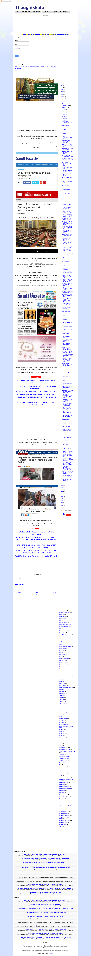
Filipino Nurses (62, 654)
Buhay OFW (61, 628)
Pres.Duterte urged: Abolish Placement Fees (67, 149)
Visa (60, 764)
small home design (63, 813)
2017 (62, 98)
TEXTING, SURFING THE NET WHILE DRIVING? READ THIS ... (67, 391)
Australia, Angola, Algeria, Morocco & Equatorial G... (67, 235)
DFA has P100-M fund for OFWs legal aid (67, 168)
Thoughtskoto (29, 7)
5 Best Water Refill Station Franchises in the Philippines (46, 904)
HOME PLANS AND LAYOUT (65, 672)
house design (62, 784)
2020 (62, 93)
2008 (62, 500)
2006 (62, 504)
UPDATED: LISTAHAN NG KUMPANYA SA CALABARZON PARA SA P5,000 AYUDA (45, 916)
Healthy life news (62, 685)
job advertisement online (64, 796)
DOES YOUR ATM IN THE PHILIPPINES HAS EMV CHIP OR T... (67, 472)
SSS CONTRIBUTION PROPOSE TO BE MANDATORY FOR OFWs (66, 360)
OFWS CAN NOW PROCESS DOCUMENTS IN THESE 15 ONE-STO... (67, 468)
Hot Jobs (61, 689)
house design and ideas (64, 786)
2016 (62, 485)
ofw (24, 579)
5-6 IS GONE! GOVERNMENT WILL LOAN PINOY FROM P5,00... (67, 396)
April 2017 (64, 114)
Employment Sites (63, 648)
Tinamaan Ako (45, 880)
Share (16, 70)
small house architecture (64, 815)
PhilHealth (61, 739)
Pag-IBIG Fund (62, 733)
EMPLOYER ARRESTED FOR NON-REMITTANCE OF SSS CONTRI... (67, 223)
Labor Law (61, 707)
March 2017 (64, 116)
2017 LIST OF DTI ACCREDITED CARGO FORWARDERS (67, 288)
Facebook (61, 652)
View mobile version (36, 594)
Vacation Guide (62, 762)
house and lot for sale (63, 782)
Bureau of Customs (63, 630)
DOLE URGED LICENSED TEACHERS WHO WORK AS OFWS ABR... (67, 211)
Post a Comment (20, 587)
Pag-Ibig (61, 735)
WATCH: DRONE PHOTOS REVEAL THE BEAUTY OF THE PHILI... (67, 365)
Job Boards (61, 699)
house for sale (62, 790)
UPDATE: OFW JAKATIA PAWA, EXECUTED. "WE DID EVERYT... (67, 174)
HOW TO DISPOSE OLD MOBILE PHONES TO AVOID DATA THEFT (67, 215)
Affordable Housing (63, 610)
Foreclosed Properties (63, 662)
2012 (62, 493)
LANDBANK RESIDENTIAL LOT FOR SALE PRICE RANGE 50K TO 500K (45, 892)
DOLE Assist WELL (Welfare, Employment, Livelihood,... (67, 374)
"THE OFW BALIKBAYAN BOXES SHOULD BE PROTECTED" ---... (67, 280)
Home (36, 592)
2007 (62, 502)
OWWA (60, 731)
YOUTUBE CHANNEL (26, 11)
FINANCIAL (61, 650)
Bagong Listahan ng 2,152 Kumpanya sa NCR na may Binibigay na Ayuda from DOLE (45, 854)
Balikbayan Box (62, 616)
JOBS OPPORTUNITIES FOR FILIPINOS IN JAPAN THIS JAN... (67, 412)
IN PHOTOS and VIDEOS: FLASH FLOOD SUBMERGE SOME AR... (67, 300)
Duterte (60, 644)
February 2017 (65, 118)
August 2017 (64, 107)
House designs (62, 693)
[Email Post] (20, 578)
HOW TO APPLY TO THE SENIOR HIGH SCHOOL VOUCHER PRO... (67, 451)
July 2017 (64, 109)
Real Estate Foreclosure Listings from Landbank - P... (67, 383)
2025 (62, 83)
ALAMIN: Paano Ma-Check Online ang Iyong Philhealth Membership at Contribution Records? (45, 867)
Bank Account (62, 618)
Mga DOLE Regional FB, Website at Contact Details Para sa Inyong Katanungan (45, 925)
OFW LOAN (61, 722)
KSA (23, 579)
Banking (61, 620)
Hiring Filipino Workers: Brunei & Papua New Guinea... (66, 304)
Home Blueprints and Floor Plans (66, 687)
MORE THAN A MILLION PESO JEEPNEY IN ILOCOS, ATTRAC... (67, 436)
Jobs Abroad (62, 703)
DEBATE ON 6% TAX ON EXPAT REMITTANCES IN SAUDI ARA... (67, 227)
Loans (60, 714)
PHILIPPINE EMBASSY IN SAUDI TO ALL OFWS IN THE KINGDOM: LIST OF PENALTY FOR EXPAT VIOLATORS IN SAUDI (36, 397)
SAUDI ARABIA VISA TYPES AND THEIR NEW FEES (66, 191)
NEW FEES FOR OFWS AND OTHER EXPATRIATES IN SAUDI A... (67, 481)
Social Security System (64, 756)
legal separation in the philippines (66, 805)
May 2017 (64, 112)
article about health (63, 766)
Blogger (51, 953)
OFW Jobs (61, 720)
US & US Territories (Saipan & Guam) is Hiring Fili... (67, 329)
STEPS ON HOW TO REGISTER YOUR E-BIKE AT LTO (67, 309)
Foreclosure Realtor (63, 668)
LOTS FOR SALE (57, 11)
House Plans (62, 691)
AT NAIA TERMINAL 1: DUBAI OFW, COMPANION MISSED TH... (67, 263)
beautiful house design (63, 773)
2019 (62, 94)
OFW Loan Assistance (64, 724)
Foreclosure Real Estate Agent (65, 666)
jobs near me (62, 802)
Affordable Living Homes (64, 612)
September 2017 (65, 105)
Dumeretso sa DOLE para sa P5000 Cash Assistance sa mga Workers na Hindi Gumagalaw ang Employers (45, 908)
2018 (62, 96)
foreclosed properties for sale (65, 777)
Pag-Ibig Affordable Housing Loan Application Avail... (67, 322)
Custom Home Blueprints (64, 636)
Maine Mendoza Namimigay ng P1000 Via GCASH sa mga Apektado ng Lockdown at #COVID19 (45, 920)
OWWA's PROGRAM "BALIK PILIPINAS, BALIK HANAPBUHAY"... (67, 463)
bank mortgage (62, 768)
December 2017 (65, 100)
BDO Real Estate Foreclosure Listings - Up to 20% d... (67, 186)
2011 (62, 494)
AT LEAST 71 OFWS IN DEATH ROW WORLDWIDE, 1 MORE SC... (67, 137)
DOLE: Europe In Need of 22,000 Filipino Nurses (67, 352)
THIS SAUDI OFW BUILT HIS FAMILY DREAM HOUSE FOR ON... (67, 421)
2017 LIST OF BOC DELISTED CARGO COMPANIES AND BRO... (66, 313)
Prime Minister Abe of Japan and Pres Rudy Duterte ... (67, 318)
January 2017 (65, 120)
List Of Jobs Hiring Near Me (65, 712)
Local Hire (61, 716)
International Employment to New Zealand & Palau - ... (67, 292)
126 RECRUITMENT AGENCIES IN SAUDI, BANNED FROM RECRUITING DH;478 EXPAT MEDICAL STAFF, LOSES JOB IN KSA (36, 539)
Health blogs (61, 679)
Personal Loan (62, 737)
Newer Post (18, 592)
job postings (61, 798)
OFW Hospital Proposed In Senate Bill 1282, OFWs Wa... (67, 355)
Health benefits (62, 677)
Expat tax (19, 579)
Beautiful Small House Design (65, 624)
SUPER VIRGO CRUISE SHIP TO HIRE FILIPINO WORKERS (67, 295)
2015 (62, 487)
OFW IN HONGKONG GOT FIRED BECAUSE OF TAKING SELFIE (67, 203)
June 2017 (64, 111)
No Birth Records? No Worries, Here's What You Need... (66, 243)
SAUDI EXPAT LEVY (30, 579)
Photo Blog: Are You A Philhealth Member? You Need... (67, 132)
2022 (62, 89)
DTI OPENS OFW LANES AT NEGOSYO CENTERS (67, 340)
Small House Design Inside (64, 749)
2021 (62, 91)
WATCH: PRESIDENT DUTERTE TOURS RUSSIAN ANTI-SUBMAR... (66, 431)
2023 (62, 87)
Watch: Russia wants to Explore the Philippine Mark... (66, 276)
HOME (17, 11)
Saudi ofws (45, 579)
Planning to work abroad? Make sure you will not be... (67, 145)
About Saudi (61, 608)
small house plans (63, 822)
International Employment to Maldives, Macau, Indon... (67, 255)
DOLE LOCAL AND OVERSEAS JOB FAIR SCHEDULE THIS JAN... (67, 195)
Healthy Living (62, 683)
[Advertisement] (45, 24)
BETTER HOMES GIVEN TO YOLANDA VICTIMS (67, 156)
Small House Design (63, 747)
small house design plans (64, 820)
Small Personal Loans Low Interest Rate (67, 751)
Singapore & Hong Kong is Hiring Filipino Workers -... (67, 387)
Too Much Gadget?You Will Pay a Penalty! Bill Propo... (67, 336)
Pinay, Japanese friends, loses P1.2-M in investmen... (67, 268)
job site (60, 800)
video (60, 826)
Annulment (61, 614)
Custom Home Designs (64, 638)
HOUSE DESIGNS (36, 11)
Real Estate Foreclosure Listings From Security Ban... (67, 455)
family (60, 775)
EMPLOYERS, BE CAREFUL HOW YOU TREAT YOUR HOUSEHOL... (67, 127)
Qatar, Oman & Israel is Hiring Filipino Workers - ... (67, 344)
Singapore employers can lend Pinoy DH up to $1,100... (67, 152)
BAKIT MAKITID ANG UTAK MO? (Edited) (45, 876)
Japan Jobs (61, 697)
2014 (62, 489)
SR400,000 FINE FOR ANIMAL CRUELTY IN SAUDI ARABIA (36, 391)
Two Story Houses (63, 760)
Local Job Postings (63, 718)
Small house (61, 754)
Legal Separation (62, 710)
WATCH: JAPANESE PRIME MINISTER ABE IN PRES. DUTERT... (67, 348)
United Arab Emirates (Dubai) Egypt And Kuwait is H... (67, 370)
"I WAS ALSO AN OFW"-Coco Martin (67, 424)
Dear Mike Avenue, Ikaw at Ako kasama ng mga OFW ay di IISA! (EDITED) (45, 884)
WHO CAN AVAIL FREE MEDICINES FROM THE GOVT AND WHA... (67, 447)
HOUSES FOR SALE (47, 11)
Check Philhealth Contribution (65, 634)
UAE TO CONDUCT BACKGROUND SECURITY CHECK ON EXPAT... (67, 378)
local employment (63, 807)
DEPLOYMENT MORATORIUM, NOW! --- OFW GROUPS (67, 122)
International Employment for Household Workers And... (67, 182)
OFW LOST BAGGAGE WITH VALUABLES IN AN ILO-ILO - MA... (67, 207)
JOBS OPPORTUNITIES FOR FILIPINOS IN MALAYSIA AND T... (67, 408)
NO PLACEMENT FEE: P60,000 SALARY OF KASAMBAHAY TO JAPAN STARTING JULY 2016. (45, 912)
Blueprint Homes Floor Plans (65, 626)
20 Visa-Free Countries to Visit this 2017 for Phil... (67, 171)
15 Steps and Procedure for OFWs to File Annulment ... (67, 199)
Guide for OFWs (62, 670)
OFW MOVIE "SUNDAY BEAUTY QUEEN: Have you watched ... (67, 416)
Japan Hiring (62, 695)
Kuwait (60, 705)
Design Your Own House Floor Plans (66, 641)
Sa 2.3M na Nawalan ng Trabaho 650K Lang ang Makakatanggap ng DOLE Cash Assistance (45, 858)
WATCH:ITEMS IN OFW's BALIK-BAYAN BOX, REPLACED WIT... (67, 443)
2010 (62, 496)
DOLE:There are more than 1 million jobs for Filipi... (67, 247)
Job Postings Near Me (63, 701)
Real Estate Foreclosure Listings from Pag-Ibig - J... (67, 476)
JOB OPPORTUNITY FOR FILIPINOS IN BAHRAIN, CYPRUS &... (67, 400)
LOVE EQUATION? (45, 871)
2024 (62, 85)
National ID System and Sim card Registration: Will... (67, 272)
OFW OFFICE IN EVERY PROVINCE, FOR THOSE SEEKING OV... (67, 404)
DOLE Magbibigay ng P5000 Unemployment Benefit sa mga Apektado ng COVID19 (45, 929)
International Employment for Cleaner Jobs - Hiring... (67, 284)
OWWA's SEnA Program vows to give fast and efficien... (67, 231)
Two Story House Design (64, 758)
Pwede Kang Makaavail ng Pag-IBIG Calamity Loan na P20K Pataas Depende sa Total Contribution (45, 937)
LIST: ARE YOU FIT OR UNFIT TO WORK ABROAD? (67, 239)
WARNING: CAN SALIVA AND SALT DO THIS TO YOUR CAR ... (67, 332)
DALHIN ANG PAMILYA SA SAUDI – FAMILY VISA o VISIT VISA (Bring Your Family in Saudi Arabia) (45, 862)
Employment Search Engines (65, 646)
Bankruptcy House (63, 622)
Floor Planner (62, 660)
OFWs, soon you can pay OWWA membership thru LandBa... (67, 259)
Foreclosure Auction (63, 664)
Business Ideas (62, 632)
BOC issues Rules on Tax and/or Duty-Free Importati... (67, 178)
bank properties (62, 770)
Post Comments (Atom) (39, 599)
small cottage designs (63, 811)
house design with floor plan (65, 788)
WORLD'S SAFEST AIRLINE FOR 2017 (66, 427)
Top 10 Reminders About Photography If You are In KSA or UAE (36, 556)
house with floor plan (63, 794)
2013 (62, 491)
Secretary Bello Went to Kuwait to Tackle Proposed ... (66, 141)
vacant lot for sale (63, 824)
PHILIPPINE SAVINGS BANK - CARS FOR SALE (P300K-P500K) (67, 325)
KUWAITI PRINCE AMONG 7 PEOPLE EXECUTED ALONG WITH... (66, 164)
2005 (62, 505)
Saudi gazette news (39, 579)
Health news (61, 681)
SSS (60, 745)
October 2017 (65, 103)
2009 (62, 498)
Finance (61, 656)
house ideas (61, 792)
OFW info (61, 729)
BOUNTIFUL (65, 11)
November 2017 (65, 101)
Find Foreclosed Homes (64, 658)
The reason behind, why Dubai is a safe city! (66, 219)
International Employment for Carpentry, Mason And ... (67, 159)
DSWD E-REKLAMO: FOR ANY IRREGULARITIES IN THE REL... (67, 459)
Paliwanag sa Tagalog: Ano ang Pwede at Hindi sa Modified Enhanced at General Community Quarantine (45, 888)
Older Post (54, 592)
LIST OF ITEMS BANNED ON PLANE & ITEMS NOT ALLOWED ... (67, 250)
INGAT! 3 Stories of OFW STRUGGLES (67, 439)
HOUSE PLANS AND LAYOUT (65, 675)
